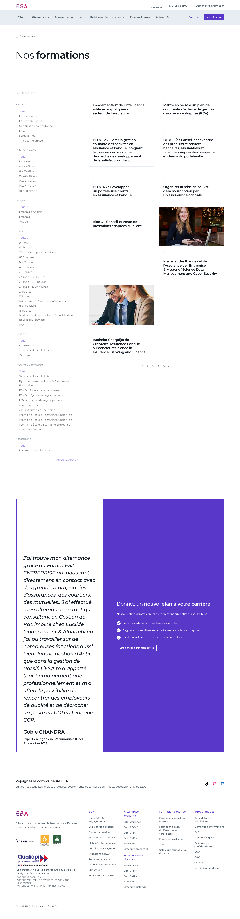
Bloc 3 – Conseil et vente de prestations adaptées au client (117, 224)
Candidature (214, 17)
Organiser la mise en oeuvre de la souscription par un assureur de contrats (186, 191)
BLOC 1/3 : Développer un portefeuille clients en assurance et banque (112, 191)
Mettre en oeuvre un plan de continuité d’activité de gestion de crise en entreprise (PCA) (188, 109)
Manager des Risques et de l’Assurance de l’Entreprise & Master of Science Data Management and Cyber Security (190, 267)
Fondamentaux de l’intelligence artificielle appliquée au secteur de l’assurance (118, 109)
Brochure (194, 17)
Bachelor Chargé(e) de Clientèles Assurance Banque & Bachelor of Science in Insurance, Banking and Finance (119, 346)
